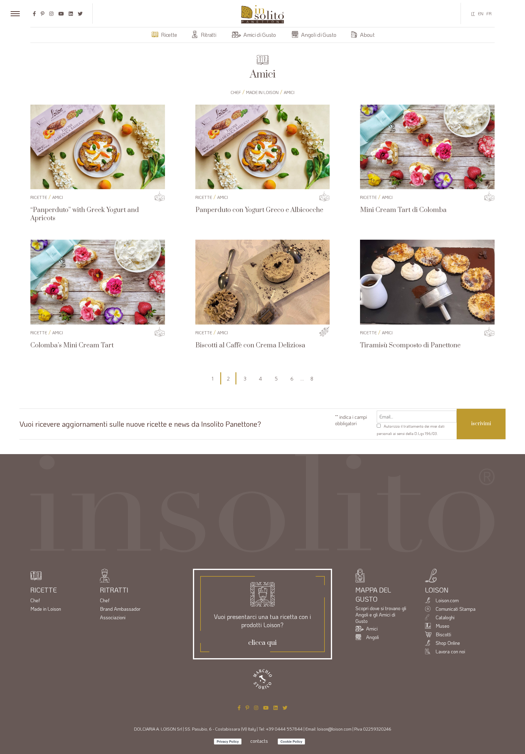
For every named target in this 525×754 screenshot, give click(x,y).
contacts (259, 740)
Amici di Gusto (259, 34)
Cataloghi (445, 617)
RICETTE (38, 197)
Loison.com (447, 600)
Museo (442, 626)
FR (489, 13)
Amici (289, 92)
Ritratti (208, 34)
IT (473, 13)
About (367, 34)
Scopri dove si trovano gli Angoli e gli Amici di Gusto (380, 614)
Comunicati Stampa (455, 609)
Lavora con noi (450, 651)
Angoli (372, 637)
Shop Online (448, 643)
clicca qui (262, 643)
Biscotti (443, 634)
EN (480, 13)
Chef (236, 92)
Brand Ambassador (120, 609)
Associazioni (112, 617)
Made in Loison (262, 92)
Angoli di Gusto (318, 34)
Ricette (169, 34)
